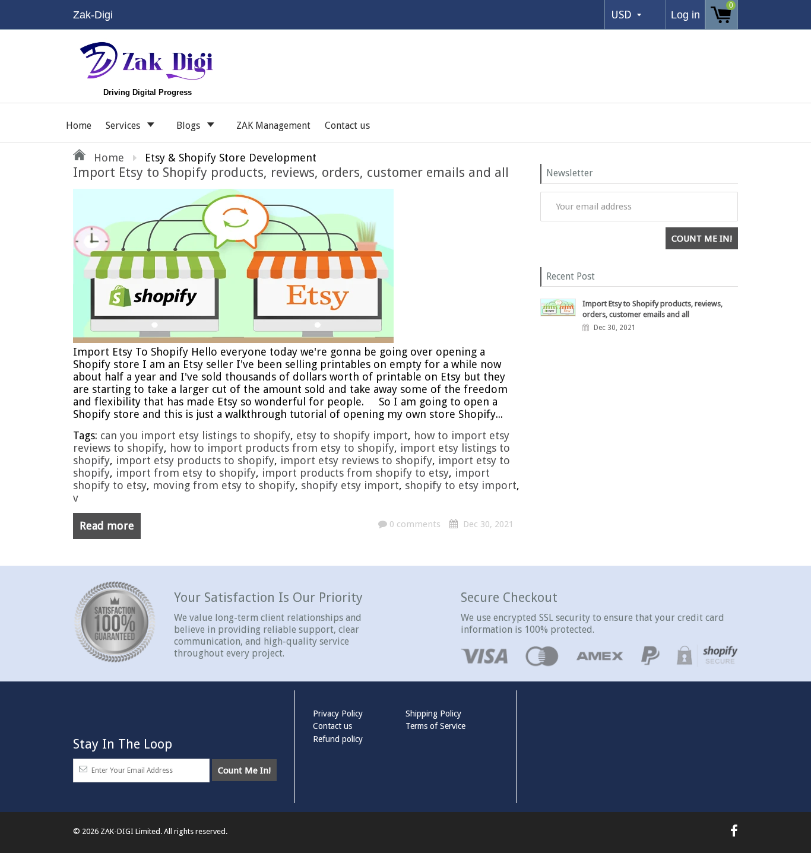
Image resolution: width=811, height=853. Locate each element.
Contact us (347, 125)
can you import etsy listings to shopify (195, 435)
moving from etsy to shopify (224, 485)
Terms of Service (435, 726)
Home (78, 125)
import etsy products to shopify (195, 460)
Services (124, 125)
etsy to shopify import (352, 435)
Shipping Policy (433, 713)
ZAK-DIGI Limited (130, 831)
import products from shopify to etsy (355, 473)
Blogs (189, 125)
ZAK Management (273, 125)
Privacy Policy (338, 713)
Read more (107, 525)
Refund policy (338, 739)
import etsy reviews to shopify (356, 460)
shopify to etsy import (461, 485)
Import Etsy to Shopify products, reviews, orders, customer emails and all (291, 172)
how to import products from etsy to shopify (282, 448)
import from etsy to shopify (186, 473)
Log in (685, 15)
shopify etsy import (350, 485)
